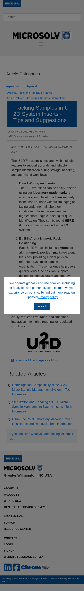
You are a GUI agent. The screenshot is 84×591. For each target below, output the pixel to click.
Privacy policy (48, 297)
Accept (42, 306)
